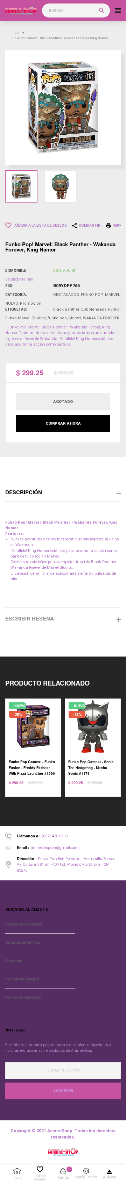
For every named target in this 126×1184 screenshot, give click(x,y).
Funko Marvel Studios (25, 318)
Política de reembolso (23, 997)
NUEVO (11, 303)
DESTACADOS (66, 294)
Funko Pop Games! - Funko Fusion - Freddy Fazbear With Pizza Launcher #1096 (32, 767)
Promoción (30, 303)
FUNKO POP (92, 294)
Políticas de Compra (22, 978)
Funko (114, 309)
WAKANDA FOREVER (101, 318)
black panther (66, 309)
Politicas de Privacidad (23, 924)
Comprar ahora (63, 423)
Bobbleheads (93, 309)
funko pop (57, 318)
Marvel (75, 318)
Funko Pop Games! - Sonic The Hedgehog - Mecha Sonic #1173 (91, 767)
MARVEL (112, 294)
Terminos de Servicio (22, 942)
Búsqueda (13, 960)
